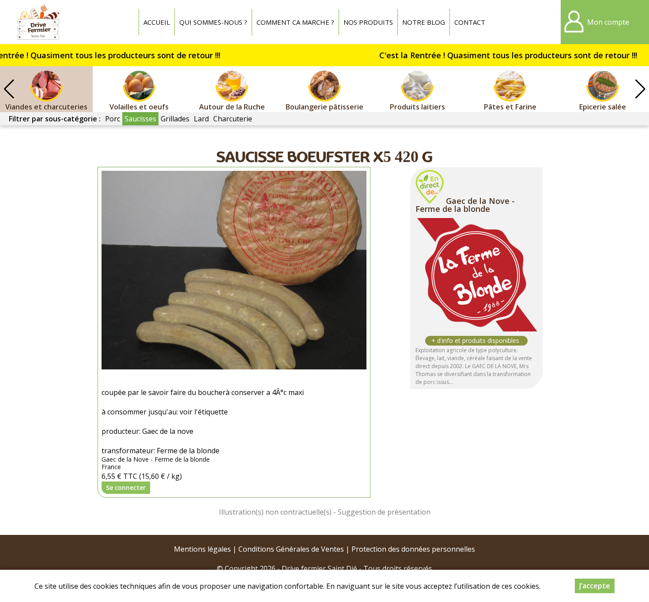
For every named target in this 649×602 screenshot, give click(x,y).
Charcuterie (232, 119)
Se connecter (126, 487)
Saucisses (140, 119)
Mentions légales (202, 549)
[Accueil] (38, 22)
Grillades (175, 119)
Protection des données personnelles (413, 549)
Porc (112, 119)
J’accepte (594, 586)
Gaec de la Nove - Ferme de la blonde (465, 205)
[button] (640, 89)
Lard (201, 119)
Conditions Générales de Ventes (291, 549)
